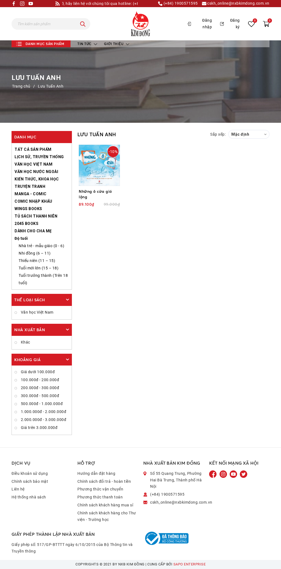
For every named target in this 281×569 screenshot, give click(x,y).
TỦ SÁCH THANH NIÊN (36, 216)
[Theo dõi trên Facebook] (213, 474)
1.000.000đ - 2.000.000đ (43, 411)
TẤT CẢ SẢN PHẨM (33, 149)
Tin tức (84, 44)
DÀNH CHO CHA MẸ (33, 231)
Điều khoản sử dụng (30, 473)
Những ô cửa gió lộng (95, 194)
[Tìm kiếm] (83, 24)
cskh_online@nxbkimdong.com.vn (237, 3)
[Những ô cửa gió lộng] (99, 165)
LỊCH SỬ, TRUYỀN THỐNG (39, 157)
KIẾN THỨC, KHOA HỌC (37, 179)
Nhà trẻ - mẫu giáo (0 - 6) (41, 246)
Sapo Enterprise (189, 564)
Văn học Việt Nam (37, 312)
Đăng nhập (207, 23)
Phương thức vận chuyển (100, 489)
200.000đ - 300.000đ (39, 388)
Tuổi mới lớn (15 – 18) (38, 268)
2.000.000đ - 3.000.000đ (43, 419)
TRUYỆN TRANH (30, 186)
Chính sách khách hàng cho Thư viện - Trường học (106, 516)
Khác (25, 342)
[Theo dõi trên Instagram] (223, 474)
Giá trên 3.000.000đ (38, 427)
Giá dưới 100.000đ (37, 372)
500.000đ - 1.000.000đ (41, 403)
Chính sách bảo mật (30, 481)
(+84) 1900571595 (180, 3)
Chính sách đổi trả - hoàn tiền (104, 481)
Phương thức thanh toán (100, 497)
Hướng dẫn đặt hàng (96, 473)
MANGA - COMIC (31, 194)
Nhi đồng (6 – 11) (35, 253)
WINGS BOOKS (28, 209)
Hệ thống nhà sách (29, 497)
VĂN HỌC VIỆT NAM (33, 164)
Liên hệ (18, 489)
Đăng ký (235, 23)
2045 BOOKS (26, 223)
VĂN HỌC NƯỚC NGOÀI (36, 171)
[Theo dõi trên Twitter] (244, 474)
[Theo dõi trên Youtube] (233, 474)
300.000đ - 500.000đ (39, 396)
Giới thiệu (114, 44)
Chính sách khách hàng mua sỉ (105, 505)
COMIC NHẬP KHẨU (33, 201)
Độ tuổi (21, 238)
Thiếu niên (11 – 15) (37, 260)
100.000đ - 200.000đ (39, 380)
